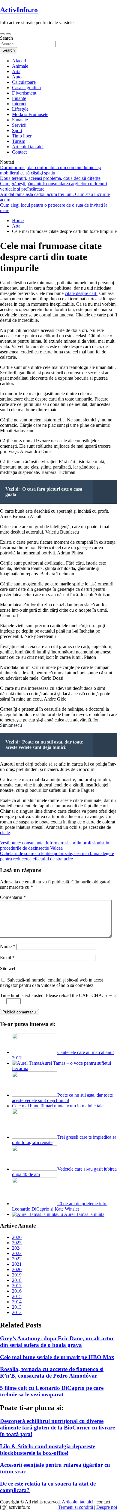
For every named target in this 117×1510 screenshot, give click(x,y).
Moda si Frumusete (30, 114)
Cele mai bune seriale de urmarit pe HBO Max (57, 1357)
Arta (16, 71)
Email (7, 957)
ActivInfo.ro (19, 10)
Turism (18, 141)
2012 (17, 1312)
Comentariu (13, 897)
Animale (20, 66)
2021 (17, 1264)
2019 (17, 1274)
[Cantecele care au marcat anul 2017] (34, 1052)
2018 (17, 1280)
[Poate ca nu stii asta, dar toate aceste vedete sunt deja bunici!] (34, 1095)
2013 (17, 1307)
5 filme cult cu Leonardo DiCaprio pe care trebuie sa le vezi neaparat (52, 1391)
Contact (19, 151)
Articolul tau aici (28, 146)
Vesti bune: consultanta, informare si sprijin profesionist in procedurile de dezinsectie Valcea (54, 845)
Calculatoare (24, 82)
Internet (19, 103)
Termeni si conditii (75, 1507)
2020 (17, 1269)
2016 (17, 1290)
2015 (17, 1296)
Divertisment (24, 92)
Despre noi (106, 1507)
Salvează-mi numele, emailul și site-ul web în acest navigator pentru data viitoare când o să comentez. (51, 982)
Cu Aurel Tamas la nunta (80, 1214)
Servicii (19, 125)
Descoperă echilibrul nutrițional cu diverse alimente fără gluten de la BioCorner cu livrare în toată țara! (57, 1427)
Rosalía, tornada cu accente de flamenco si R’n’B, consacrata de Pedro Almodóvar (52, 1372)
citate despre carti (81, 293)
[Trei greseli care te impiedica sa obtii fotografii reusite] (34, 1137)
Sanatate (20, 119)
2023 (17, 1253)
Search (6, 38)
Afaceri (19, 60)
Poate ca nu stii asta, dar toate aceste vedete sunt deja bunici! (62, 1097)
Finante (19, 98)
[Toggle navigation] (2, 34)
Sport (17, 130)
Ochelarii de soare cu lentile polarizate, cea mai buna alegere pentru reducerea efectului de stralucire (57, 856)
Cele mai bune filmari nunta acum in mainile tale (58, 1105)
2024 (17, 1248)
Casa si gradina (26, 87)
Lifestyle (20, 109)
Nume (7, 946)
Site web (8, 968)
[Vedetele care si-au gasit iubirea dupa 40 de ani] (34, 1168)
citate (5, 832)
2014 (17, 1301)
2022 (17, 1258)
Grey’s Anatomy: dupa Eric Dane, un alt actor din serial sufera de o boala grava (57, 1341)
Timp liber (22, 135)
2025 (17, 1242)
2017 (17, 1285)
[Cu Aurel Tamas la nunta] (34, 1214)
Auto (17, 76)
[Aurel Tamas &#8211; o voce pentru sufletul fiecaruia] (26, 1063)
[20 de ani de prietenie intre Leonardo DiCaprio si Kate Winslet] (34, 1203)
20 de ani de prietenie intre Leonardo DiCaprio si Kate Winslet (59, 1206)
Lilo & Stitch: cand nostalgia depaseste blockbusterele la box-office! (47, 1449)
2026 (17, 1237)
